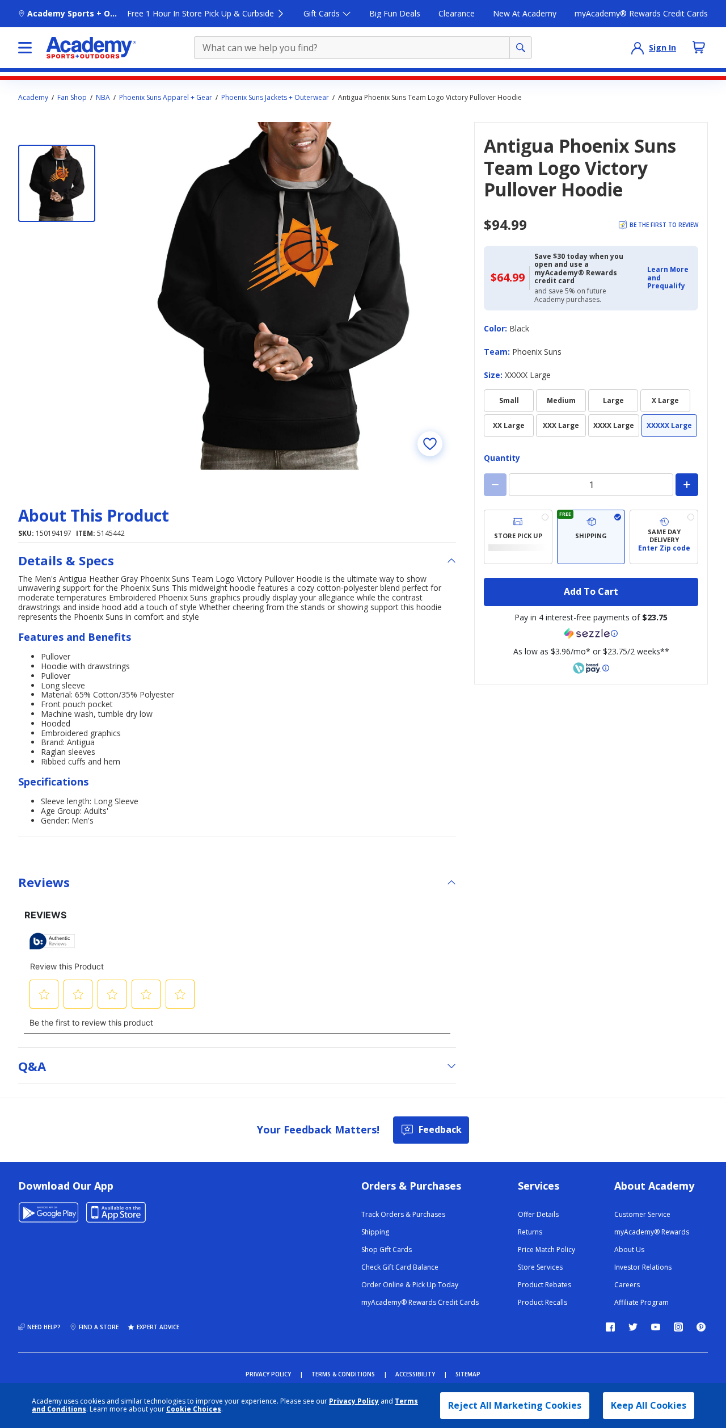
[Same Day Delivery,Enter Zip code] (664, 537)
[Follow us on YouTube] (655, 1327)
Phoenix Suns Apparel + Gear (165, 98)
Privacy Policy (354, 1401)
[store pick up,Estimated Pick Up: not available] (518, 537)
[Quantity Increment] (687, 484)
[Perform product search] (520, 47)
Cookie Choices (193, 1409)
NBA (103, 98)
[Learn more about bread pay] (591, 668)
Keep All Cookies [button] (648, 1405)
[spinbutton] (591, 484)
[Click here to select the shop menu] (25, 48)
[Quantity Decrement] (495, 484)
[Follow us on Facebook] (610, 1327)
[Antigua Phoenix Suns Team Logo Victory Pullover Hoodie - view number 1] (57, 183)
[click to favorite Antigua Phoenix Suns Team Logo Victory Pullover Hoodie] (429, 443)
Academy (33, 98)
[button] (669, 278)
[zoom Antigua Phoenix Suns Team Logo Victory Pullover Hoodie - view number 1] (282, 295)
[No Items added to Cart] (699, 47)
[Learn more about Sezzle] (591, 633)
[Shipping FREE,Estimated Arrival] (591, 537)
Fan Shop (72, 98)
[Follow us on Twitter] (633, 1327)
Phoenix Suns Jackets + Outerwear (275, 98)
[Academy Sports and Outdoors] (91, 47)
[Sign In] (637, 48)
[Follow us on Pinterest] (701, 1327)
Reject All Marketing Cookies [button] (514, 1405)
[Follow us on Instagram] (678, 1327)
